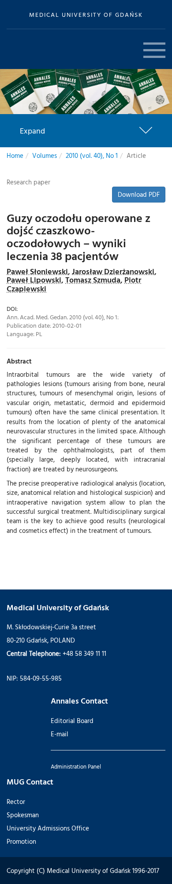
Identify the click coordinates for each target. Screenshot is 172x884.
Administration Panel (76, 766)
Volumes (44, 155)
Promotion (21, 841)
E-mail (59, 734)
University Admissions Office (48, 828)
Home (15, 155)
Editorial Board (72, 721)
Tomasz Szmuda (92, 280)
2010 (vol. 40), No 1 (92, 155)
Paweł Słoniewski (37, 271)
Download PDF (139, 194)
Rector (16, 801)
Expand (32, 131)
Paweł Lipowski (34, 280)
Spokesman (23, 815)
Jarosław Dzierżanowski (113, 271)
